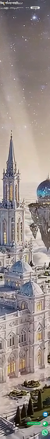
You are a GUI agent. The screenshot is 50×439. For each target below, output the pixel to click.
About (12, 7)
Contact (35, 7)
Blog (27, 7)
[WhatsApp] (45, 432)
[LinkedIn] (45, 414)
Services (20, 7)
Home (6, 7)
